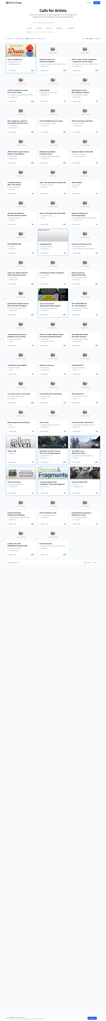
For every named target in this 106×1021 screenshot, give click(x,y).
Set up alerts (92, 1018)
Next (94, 562)
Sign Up (97, 2)
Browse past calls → (41, 38)
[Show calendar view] (99, 38)
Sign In (89, 2)
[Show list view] (96, 38)
